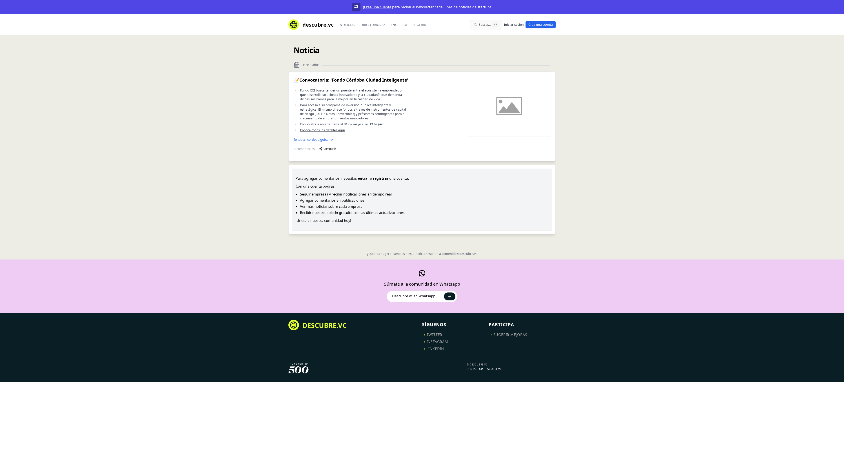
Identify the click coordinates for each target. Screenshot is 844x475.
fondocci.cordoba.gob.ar (312, 139)
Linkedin (435, 348)
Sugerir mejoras (510, 334)
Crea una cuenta (377, 7)
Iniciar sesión (514, 24)
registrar (380, 178)
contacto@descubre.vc (484, 369)
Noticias (347, 25)
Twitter (434, 334)
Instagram (437, 341)
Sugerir (419, 25)
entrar (363, 178)
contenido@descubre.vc (459, 254)
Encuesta (399, 25)
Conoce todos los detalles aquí (322, 130)
